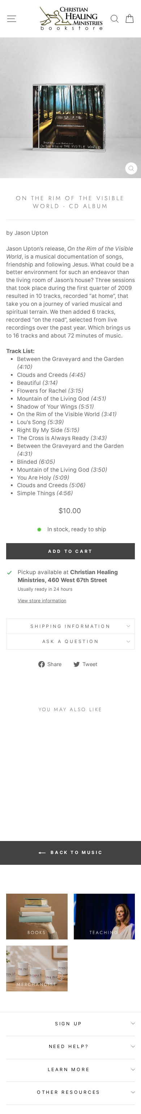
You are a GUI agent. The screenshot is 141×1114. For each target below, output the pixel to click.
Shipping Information (70, 626)
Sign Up (68, 1023)
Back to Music (75, 852)
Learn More (69, 1069)
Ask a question (70, 641)
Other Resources (69, 1092)
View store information (42, 600)
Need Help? (69, 1046)
